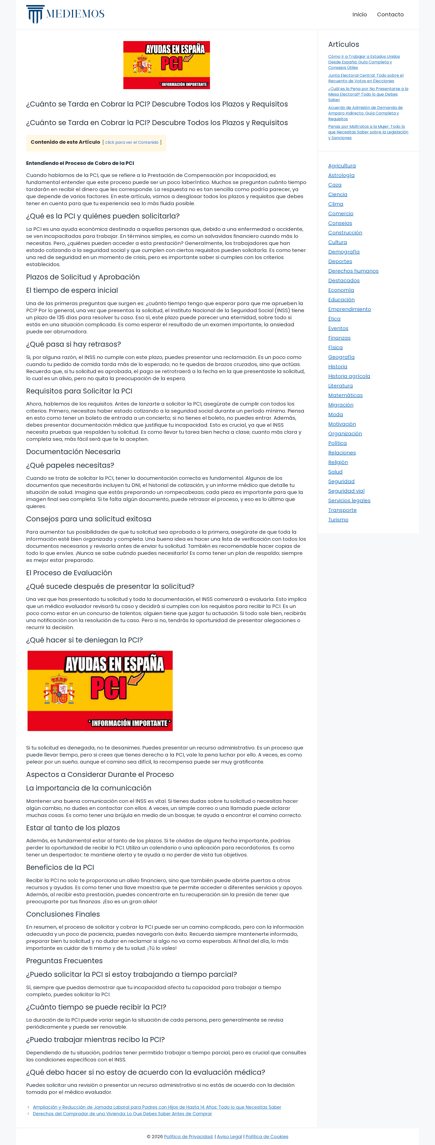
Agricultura (342, 165)
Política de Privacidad (188, 1136)
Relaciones (342, 452)
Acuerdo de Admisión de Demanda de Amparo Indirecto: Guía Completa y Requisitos (365, 113)
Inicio (359, 14)
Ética (334, 318)
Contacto (390, 14)
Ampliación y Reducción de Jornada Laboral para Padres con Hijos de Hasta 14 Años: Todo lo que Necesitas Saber (157, 1107)
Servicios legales (349, 500)
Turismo (338, 519)
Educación (341, 299)
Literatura (340, 385)
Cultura (337, 242)
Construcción (345, 232)
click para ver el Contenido (132, 142)
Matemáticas (345, 395)
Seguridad (341, 481)
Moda (335, 414)
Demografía (344, 251)
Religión (338, 462)
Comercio (340, 213)
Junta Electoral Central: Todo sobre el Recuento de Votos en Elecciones (366, 78)
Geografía (341, 357)
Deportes (340, 261)
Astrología (341, 175)
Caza (335, 184)
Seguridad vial (346, 490)
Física (335, 347)
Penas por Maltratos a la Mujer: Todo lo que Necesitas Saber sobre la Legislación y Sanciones (368, 132)
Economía (341, 290)
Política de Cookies (267, 1136)
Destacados (344, 280)
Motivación (342, 423)
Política (337, 443)
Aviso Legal (229, 1136)
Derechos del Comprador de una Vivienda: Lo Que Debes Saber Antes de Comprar (122, 1114)
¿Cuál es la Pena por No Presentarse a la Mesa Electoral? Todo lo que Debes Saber (368, 94)
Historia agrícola (349, 376)
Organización (345, 433)
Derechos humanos (353, 270)
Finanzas (339, 337)
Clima (335, 203)
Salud (335, 471)
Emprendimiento (349, 309)
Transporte (342, 510)
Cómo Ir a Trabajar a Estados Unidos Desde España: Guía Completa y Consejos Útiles (364, 62)
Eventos (338, 328)
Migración (340, 404)
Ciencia (337, 194)
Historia (337, 366)
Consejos (340, 223)
